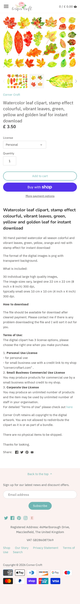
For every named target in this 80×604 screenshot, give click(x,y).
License (8, 137)
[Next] (76, 81)
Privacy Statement (45, 548)
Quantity (8, 153)
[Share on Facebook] (16, 452)
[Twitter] (6, 518)
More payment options (40, 196)
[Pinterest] (19, 518)
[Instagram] (25, 518)
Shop (6, 548)
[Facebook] (12, 518)
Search (18, 552)
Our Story (21, 548)
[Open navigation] (6, 6)
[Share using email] (32, 452)
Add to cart (40, 176)
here (69, 407)
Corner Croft (11, 95)
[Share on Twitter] (21, 452)
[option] (17, 81)
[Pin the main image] (27, 452)
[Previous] (4, 81)
